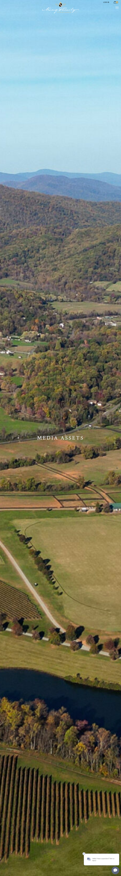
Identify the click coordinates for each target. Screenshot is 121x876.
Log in (106, 2)
